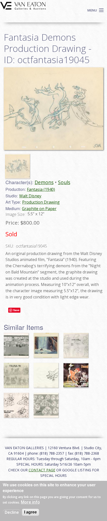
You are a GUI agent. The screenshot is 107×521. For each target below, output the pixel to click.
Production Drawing (41, 202)
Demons (44, 182)
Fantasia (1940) (41, 189)
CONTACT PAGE (42, 470)
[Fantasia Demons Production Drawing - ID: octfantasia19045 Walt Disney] (53, 108)
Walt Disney (30, 196)
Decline (12, 512)
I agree (30, 512)
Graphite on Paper (39, 208)
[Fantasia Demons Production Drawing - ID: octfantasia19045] (19, 164)
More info (30, 502)
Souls (64, 182)
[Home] (23, 5)
